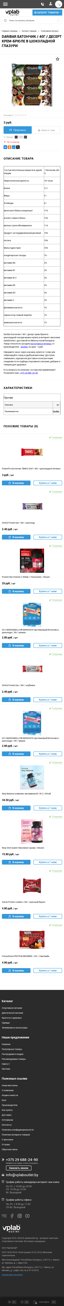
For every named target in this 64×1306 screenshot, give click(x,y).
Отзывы (6, 1144)
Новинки (6, 1044)
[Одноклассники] (9, 147)
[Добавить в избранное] (57, 59)
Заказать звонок (18, 1168)
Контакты (7, 1124)
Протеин (6, 1068)
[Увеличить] (32, 84)
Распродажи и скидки (12, 1054)
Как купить (7, 1110)
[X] (18, 147)
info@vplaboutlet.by (22, 1174)
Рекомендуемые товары (14, 1059)
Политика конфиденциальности (18, 1129)
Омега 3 (6, 1063)
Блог (4, 1100)
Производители (9, 1105)
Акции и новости (10, 1095)
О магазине (7, 1139)
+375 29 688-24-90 (29, 372)
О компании (8, 1090)
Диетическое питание (12, 1012)
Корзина (46, 1302)
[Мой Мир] (13, 147)
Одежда (6, 1022)
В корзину (18, 483)
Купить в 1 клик (48, 130)
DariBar (24, 346)
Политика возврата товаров (16, 1134)
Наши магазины (10, 1085)
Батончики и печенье (41, 343)
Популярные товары (12, 1049)
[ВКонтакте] (5, 147)
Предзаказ (20, 130)
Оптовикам (7, 1119)
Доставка (6, 1114)
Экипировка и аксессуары (15, 1027)
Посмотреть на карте (12, 1274)
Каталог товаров (47, 12)
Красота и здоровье (12, 1017)
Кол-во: (10, 137)
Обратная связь (10, 1149)
